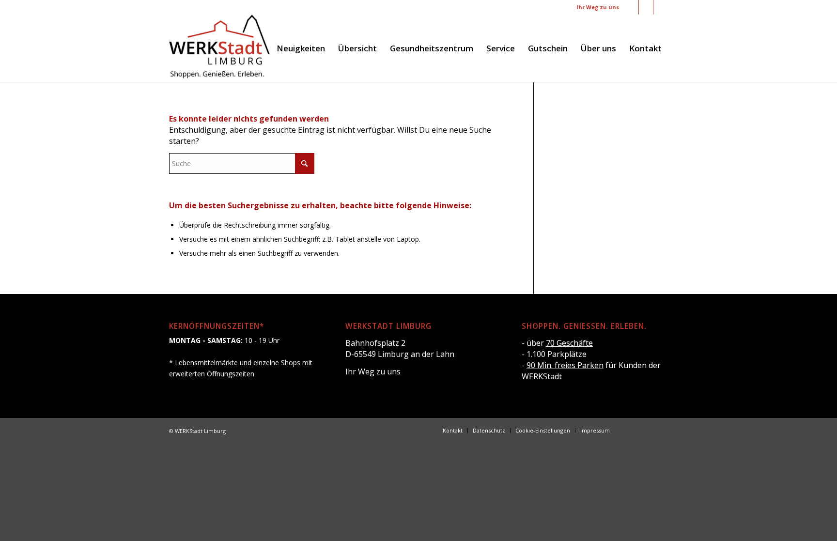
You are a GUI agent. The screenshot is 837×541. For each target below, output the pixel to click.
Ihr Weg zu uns (597, 7)
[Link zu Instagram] (646, 7)
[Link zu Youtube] (660, 7)
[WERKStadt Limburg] (219, 48)
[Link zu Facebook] (631, 7)
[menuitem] (300, 48)
